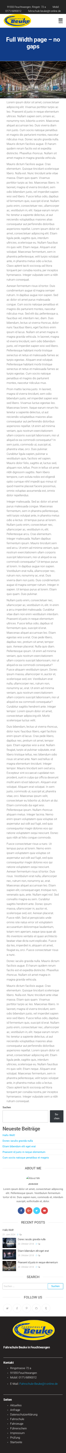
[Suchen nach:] (33, 1286)
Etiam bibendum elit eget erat (19, 1146)
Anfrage (15, 1410)
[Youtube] (44, 1210)
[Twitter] (36, 1210)
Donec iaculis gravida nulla (18, 1140)
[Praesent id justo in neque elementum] (9, 1265)
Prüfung (15, 1437)
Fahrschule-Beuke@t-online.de (38, 1383)
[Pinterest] (26, 1308)
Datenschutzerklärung (23, 1414)
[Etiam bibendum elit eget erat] (9, 1254)
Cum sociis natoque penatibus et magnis (26, 1157)
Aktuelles (16, 1405)
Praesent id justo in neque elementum (24, 1152)
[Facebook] (21, 1210)
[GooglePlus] (29, 1210)
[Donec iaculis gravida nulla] (9, 1242)
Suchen (7, 1107)
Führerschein (18, 1428)
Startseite (16, 1442)
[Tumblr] (46, 1308)
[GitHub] (36, 1308)
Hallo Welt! (9, 1135)
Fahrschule (17, 1419)
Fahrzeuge (16, 1423)
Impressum (17, 1433)
